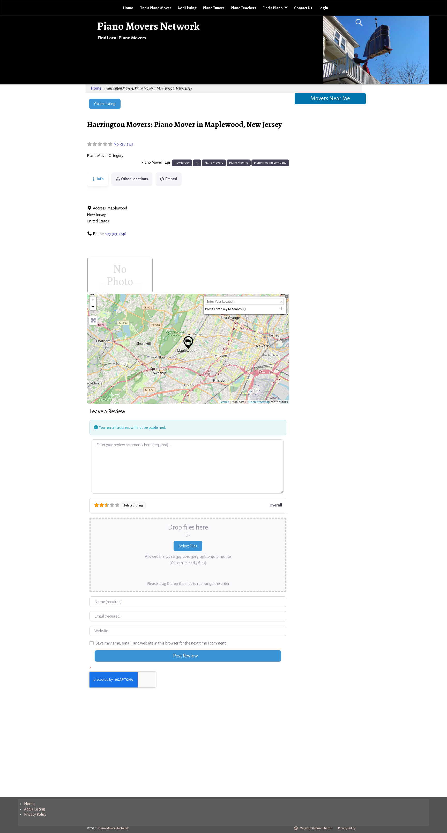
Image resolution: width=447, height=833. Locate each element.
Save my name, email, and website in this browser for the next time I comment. (161, 643)
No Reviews (123, 144)
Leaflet (224, 402)
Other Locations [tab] (134, 179)
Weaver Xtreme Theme (316, 828)
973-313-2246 (115, 234)
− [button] (93, 306)
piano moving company (270, 162)
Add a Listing (34, 809)
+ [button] (93, 299)
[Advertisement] (188, 747)
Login (323, 8)
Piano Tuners (214, 8)
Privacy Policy (35, 814)
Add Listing (187, 8)
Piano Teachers (243, 8)
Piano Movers (137, 156)
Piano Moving (238, 162)
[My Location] (244, 309)
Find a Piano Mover (155, 8)
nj (197, 162)
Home (128, 8)
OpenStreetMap (259, 402)
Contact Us (303, 8)
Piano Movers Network (148, 26)
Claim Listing (104, 104)
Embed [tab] (171, 179)
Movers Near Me (330, 98)
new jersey (182, 162)
